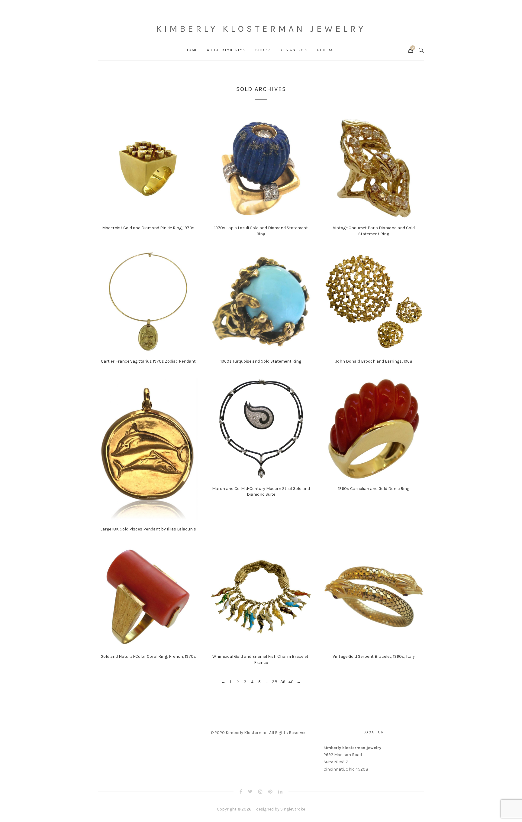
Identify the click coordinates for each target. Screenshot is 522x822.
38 (274, 682)
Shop (261, 50)
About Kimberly (224, 50)
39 (282, 682)
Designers (292, 50)
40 (291, 682)
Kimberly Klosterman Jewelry (261, 28)
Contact (327, 50)
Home (191, 50)
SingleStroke (292, 809)
